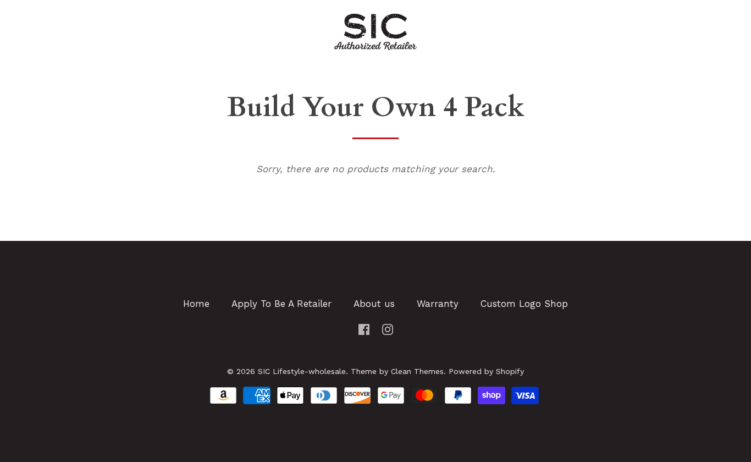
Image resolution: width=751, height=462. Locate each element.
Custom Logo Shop (524, 303)
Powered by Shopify (486, 371)
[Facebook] (363, 328)
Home (196, 303)
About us (374, 303)
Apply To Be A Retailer (281, 303)
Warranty (438, 303)
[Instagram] (387, 328)
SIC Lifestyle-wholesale (302, 371)
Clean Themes (417, 371)
